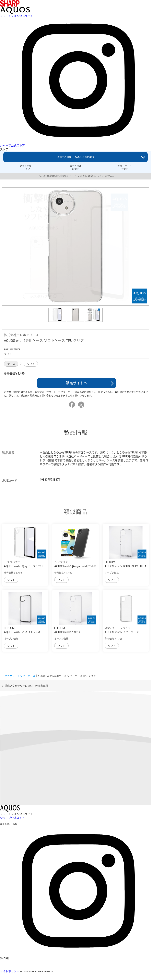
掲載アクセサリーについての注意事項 (26, 685)
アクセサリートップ (26, 167)
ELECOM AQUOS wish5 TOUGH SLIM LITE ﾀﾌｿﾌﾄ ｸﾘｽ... (125, 566)
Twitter (81, 404)
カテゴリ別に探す (75, 167)
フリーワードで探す (124, 167)
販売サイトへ (76, 383)
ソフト (31, 363)
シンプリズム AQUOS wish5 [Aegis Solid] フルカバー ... (75, 566)
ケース (11, 363)
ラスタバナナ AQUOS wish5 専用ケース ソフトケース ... (24, 566)
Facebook (72, 404)
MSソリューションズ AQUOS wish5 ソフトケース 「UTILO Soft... (122, 632)
